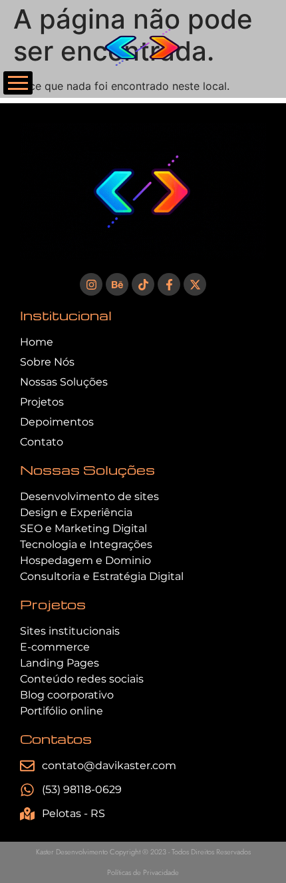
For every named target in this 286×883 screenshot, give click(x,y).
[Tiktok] (143, 284)
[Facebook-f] (169, 284)
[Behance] (117, 284)
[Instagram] (91, 284)
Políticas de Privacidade (143, 872)
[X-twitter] (195, 284)
